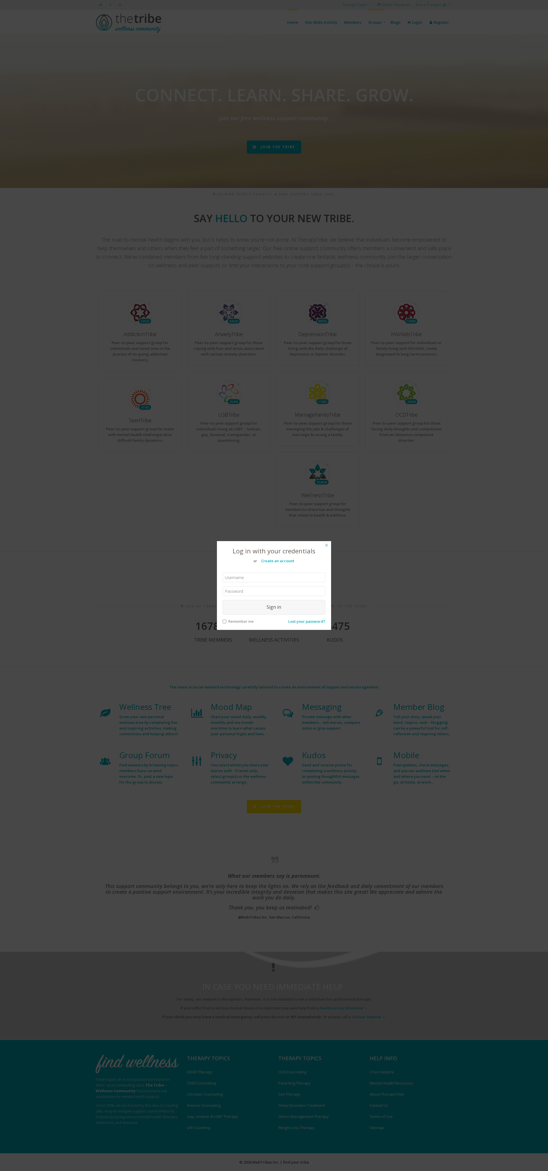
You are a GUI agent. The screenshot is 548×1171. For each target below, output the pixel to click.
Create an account (277, 560)
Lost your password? (306, 621)
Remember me (241, 621)
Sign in (274, 607)
